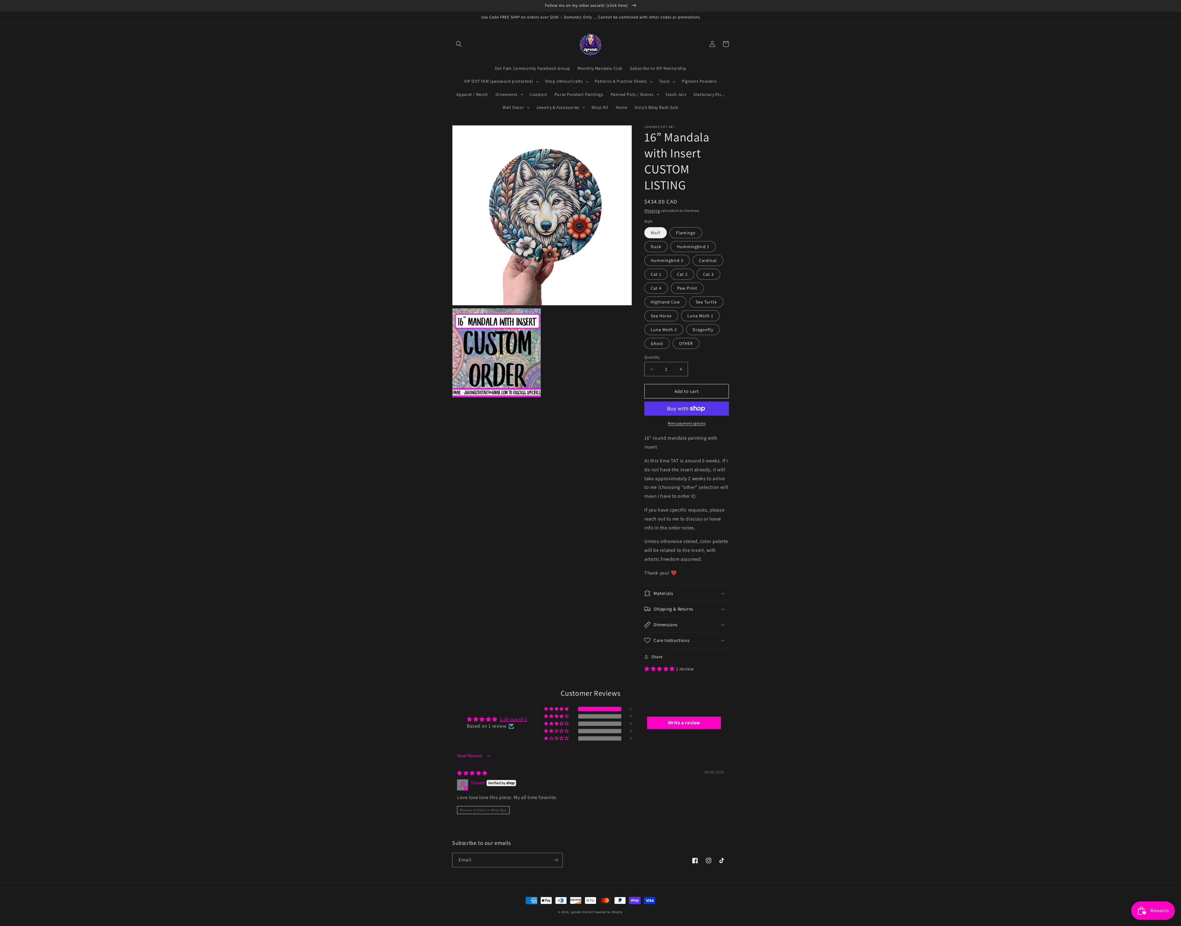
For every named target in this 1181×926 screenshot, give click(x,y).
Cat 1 (656, 274)
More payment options (687, 423)
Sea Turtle (706, 302)
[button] (459, 44)
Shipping (652, 210)
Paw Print (687, 288)
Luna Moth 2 (664, 329)
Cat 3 (708, 274)
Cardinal (708, 260)
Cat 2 (682, 274)
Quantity (652, 357)
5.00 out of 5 (513, 719)
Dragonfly (703, 329)
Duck (656, 246)
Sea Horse (661, 316)
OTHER (686, 343)
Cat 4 (656, 288)
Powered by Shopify (608, 912)
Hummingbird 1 (693, 246)
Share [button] (657, 656)
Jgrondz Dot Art (581, 912)
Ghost (657, 343)
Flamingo (686, 232)
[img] (472, 773)
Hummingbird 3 (667, 260)
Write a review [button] (684, 722)
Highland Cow (665, 302)
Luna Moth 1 (700, 316)
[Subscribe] (556, 860)
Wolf (655, 232)
